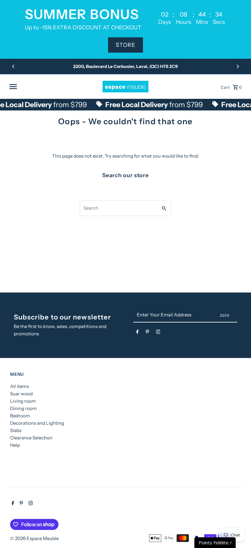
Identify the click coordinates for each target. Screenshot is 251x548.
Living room (23, 401)
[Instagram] (158, 333)
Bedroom (20, 416)
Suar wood (21, 394)
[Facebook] (137, 333)
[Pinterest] (147, 333)
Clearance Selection (31, 438)
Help (15, 445)
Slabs (15, 430)
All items (19, 386)
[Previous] (13, 66)
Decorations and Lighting (37, 423)
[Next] (237, 66)
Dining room (23, 408)
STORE (125, 45)
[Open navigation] (54, 86)
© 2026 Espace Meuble (34, 538)
